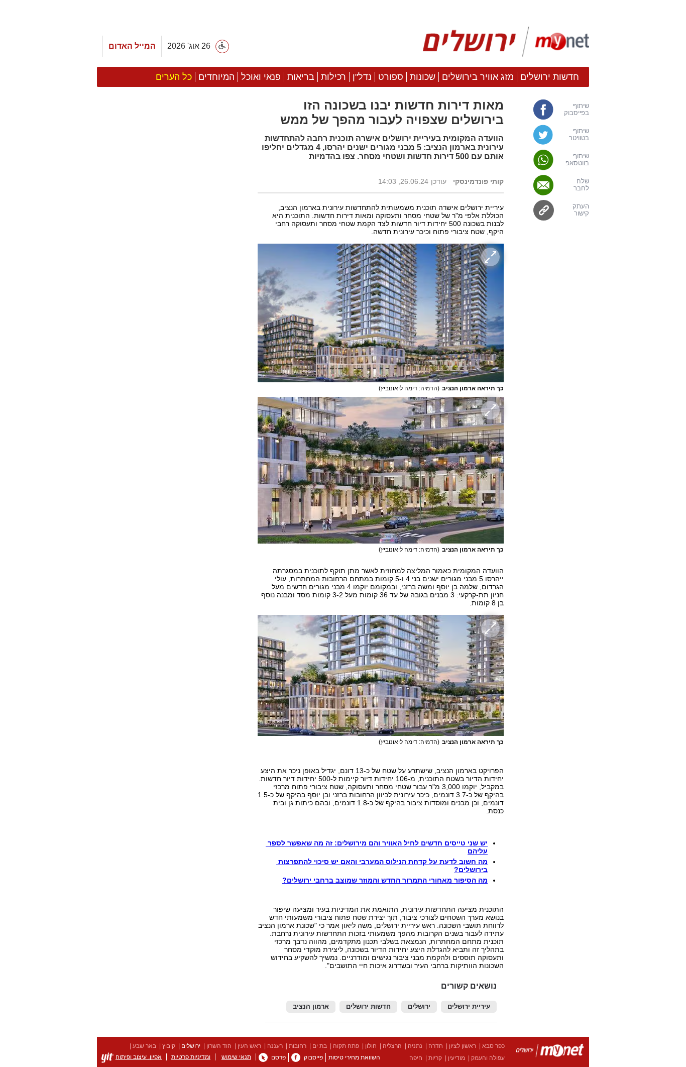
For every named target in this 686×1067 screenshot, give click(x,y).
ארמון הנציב (311, 1006)
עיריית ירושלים (468, 1006)
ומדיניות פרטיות (190, 1056)
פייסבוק (313, 1057)
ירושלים (419, 1006)
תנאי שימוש (236, 1056)
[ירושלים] (550, 1052)
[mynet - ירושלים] (506, 42)
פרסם (278, 1057)
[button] (172, 566)
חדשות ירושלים (368, 1006)
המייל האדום (132, 46)
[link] (551, 109)
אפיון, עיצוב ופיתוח (139, 1056)
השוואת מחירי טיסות (354, 1057)
